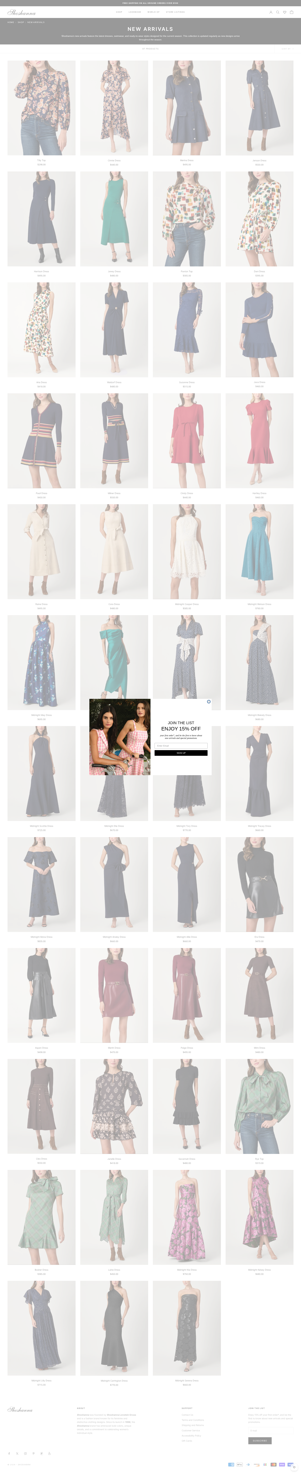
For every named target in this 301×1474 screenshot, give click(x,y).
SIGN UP (181, 753)
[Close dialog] (208, 701)
